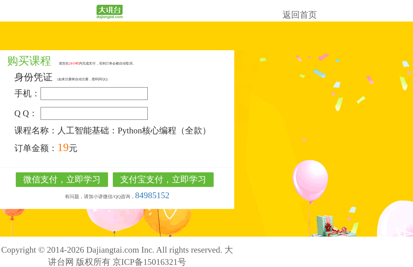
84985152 (152, 195)
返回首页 (300, 15)
